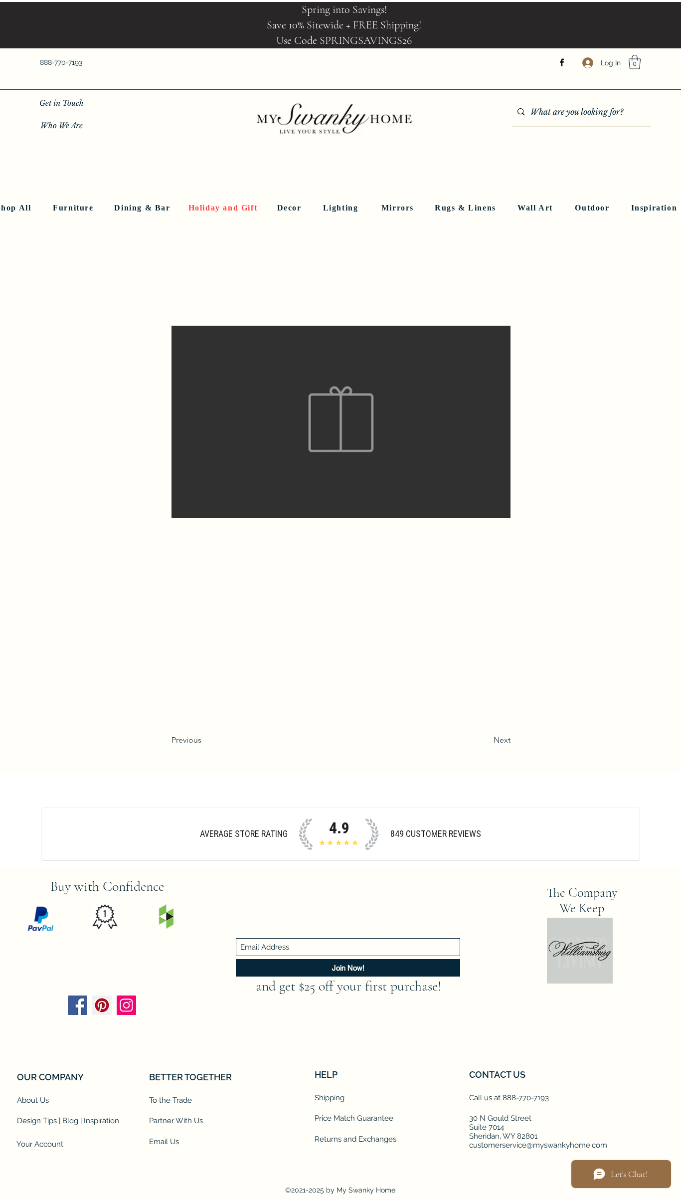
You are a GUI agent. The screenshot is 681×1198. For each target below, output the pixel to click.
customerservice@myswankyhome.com (538, 1145)
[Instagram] (126, 1005)
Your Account (39, 1144)
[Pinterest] (102, 1005)
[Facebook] (562, 62)
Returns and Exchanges (355, 1139)
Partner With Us (176, 1120)
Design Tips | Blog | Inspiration (68, 1120)
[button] (635, 62)
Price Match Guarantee (354, 1118)
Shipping (329, 1097)
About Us (33, 1100)
